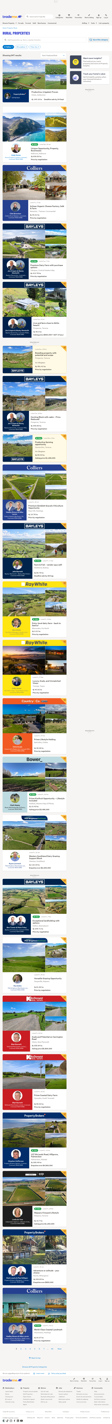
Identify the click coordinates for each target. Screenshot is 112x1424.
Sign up (98, 17)
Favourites (92, 1381)
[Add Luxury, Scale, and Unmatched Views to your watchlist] (63, 643)
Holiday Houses (85, 1411)
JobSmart (62, 1397)
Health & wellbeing (82, 1399)
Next (59, 1349)
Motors (43, 1388)
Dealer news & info (46, 1399)
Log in (106, 17)
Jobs (60, 1388)
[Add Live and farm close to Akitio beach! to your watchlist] (63, 285)
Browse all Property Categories (34, 1367)
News (53, 1418)
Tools (93, 23)
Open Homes (27, 1397)
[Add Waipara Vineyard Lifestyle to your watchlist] (63, 1174)
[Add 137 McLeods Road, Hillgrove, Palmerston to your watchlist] (63, 1116)
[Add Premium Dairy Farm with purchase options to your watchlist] (63, 226)
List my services (81, 1402)
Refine (8, 47)
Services (79, 1388)
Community (98, 1388)
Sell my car (44, 1402)
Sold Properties (28, 1394)
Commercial (52, 23)
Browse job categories (65, 1391)
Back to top (36, 1358)
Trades (78, 1391)
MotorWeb (48, 1411)
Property (26, 1388)
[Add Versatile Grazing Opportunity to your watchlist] (63, 940)
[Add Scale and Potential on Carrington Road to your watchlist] (63, 999)
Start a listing (74, 1381)
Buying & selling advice (48, 1397)
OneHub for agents (29, 1399)
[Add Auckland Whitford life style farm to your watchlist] (63, 63)
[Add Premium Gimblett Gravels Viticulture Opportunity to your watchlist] (63, 468)
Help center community (101, 1404)
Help (95, 1391)
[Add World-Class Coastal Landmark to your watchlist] (63, 1291)
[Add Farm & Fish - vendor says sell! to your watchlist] (63, 526)
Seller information (99, 1402)
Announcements (99, 1394)
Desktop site (31, 1418)
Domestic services (82, 1394)
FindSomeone (105, 1411)
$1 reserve (8, 1399)
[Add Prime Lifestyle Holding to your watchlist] (63, 701)
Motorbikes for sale (47, 1394)
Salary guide (62, 1402)
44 (52, 1349)
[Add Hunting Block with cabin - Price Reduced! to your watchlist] (63, 379)
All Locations (20, 47)
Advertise (60, 1418)
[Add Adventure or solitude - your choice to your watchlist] (63, 1232)
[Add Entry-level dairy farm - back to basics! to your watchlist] (63, 584)
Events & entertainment (83, 1397)
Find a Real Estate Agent (28, 1403)
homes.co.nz (30, 1411)
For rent (28, 23)
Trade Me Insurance (9, 1411)
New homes (42, 23)
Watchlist (84, 1381)
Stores (7, 1394)
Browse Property (9, 23)
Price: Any (34, 47)
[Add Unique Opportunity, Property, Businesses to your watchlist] (63, 110)
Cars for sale (45, 1391)
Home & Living (9, 1402)
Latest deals (9, 1391)
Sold (34, 23)
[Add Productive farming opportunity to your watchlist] (63, 437)
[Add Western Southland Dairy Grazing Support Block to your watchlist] (63, 818)
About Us (40, 1418)
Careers (47, 1418)
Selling (84, 23)
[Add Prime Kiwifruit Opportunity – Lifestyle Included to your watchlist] (63, 760)
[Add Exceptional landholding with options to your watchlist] (63, 882)
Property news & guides (30, 1391)
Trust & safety (98, 1397)
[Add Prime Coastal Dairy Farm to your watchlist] (63, 1057)
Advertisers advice (64, 1399)
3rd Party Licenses (100, 1399)
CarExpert (66, 1411)
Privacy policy (69, 1418)
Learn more (40, 1373)
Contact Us (106, 1418)
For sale (21, 23)
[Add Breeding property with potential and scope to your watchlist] (63, 349)
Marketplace (9, 1388)
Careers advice (63, 1394)
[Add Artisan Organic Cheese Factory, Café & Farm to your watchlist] (63, 168)
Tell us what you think (58, 1373)
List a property (104, 23)
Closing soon (9, 1397)
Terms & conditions (82, 1418)
